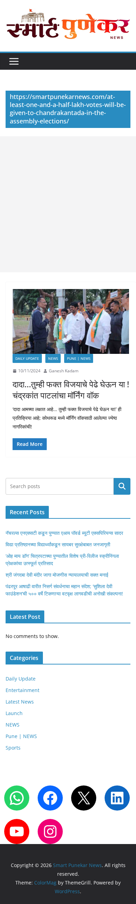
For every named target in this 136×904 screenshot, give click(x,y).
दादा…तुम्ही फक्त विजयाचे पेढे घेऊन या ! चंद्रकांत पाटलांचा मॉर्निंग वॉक (71, 389)
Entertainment (22, 690)
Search (122, 486)
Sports (13, 747)
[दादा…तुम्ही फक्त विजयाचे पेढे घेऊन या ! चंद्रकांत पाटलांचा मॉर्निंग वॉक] (71, 321)
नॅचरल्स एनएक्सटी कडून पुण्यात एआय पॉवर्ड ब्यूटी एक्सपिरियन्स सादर (64, 533)
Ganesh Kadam (63, 371)
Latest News (20, 701)
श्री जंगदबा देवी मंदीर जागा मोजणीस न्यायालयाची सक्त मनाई (57, 574)
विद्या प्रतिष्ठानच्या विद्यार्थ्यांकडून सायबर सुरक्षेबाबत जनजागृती (58, 544)
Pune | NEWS (78, 358)
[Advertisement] (68, 204)
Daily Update (27, 358)
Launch (14, 713)
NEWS (53, 358)
